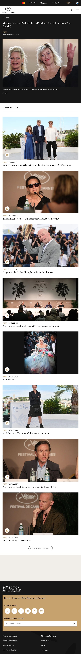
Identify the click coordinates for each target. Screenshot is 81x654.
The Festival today (10, 650)
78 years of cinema (48, 636)
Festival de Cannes (10, 636)
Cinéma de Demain (10, 641)
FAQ (43, 645)
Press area (45, 641)
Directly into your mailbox (14, 618)
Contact (44, 650)
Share (5, 93)
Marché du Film (8, 645)
